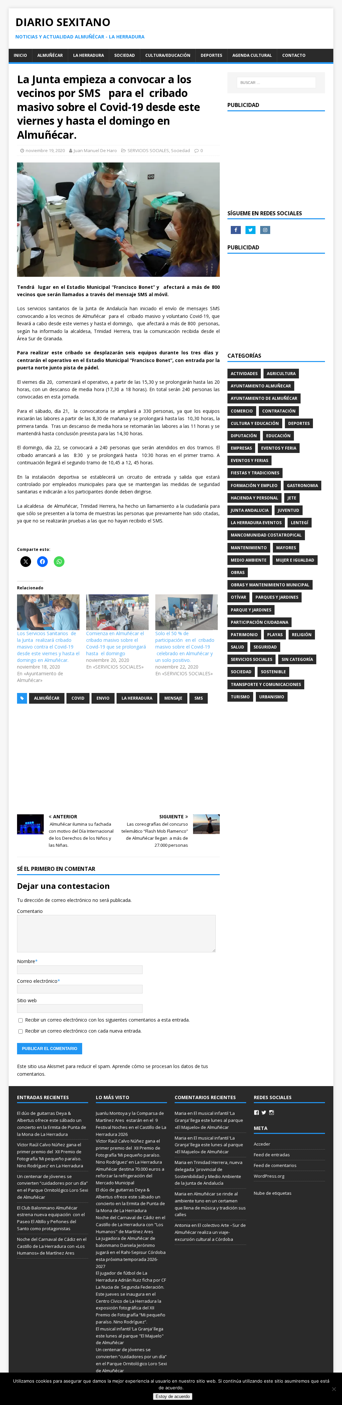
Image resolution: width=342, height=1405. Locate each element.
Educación (278, 436)
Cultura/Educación (167, 55)
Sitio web (27, 1000)
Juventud (288, 510)
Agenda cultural (252, 55)
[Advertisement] (118, 759)
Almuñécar (50, 55)
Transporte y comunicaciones (266, 684)
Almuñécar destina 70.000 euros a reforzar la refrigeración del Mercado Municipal (130, 1176)
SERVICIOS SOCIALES (148, 150)
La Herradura (88, 55)
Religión (302, 634)
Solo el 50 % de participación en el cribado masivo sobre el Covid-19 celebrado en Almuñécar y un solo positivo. (184, 646)
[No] (333, 1389)
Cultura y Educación (255, 423)
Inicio (20, 55)
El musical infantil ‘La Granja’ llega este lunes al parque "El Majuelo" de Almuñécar (130, 1336)
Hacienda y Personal (254, 498)
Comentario (30, 911)
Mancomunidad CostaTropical (266, 535)
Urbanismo (271, 697)
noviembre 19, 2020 (45, 150)
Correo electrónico (37, 981)
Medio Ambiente (249, 560)
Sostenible (273, 672)
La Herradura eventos (256, 522)
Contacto (294, 55)
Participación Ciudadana (259, 622)
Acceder (262, 1144)
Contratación (279, 411)
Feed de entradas (272, 1155)
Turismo (240, 697)
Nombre (26, 961)
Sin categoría (297, 659)
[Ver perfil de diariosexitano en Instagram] (271, 1112)
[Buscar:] (276, 82)
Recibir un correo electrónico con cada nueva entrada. (83, 1031)
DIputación (244, 436)
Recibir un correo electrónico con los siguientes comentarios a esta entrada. (107, 1020)
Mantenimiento (249, 548)
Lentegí (299, 522)
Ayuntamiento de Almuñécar (264, 398)
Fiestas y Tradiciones (255, 473)
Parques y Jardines (276, 597)
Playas (275, 634)
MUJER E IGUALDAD (295, 560)
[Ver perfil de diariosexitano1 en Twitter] (264, 1112)
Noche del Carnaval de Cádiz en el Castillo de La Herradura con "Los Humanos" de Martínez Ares (130, 1224)
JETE (292, 498)
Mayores (286, 548)
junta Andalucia (250, 510)
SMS (198, 698)
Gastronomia (302, 485)
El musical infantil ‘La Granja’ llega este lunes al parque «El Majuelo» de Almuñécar (209, 1120)
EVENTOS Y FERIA (278, 448)
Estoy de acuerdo (173, 1396)
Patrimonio (244, 634)
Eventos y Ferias (249, 460)
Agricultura (281, 373)
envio (103, 698)
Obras (237, 572)
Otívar (238, 597)
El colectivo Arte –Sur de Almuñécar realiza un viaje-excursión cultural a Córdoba (210, 1232)
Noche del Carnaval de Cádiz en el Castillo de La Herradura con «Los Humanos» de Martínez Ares (52, 1246)
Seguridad (265, 647)
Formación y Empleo (254, 485)
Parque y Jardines (251, 610)
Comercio (242, 411)
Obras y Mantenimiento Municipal (270, 585)
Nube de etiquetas (273, 1193)
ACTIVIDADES (244, 373)
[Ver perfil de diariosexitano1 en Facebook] (256, 1112)
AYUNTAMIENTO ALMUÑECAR (261, 386)
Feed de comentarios (275, 1165)
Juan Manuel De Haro (95, 150)
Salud (237, 647)
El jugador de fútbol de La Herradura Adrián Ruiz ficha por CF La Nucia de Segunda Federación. (131, 1280)
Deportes (211, 55)
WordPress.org (269, 1176)
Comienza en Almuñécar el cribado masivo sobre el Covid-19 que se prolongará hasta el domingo (116, 643)
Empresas (241, 448)
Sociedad (124, 55)
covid (77, 698)
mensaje (173, 698)
